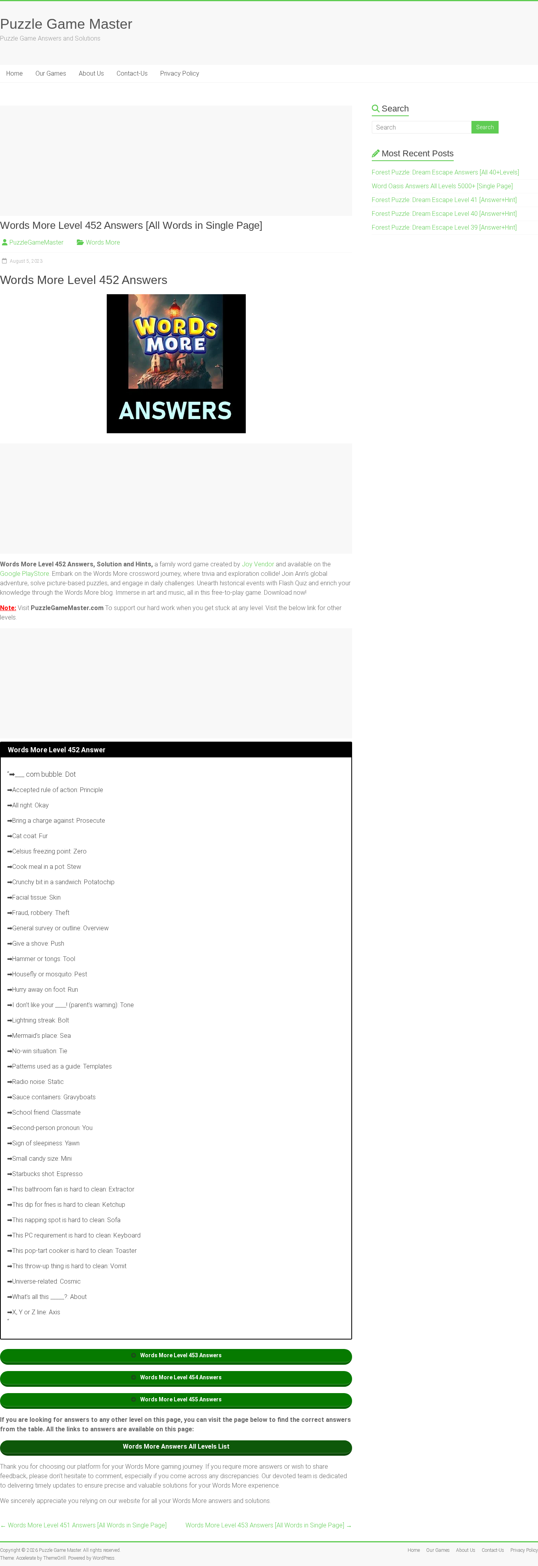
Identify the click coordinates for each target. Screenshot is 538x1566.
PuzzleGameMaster (36, 242)
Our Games (50, 73)
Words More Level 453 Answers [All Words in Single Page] (269, 1525)
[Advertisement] (176, 161)
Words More (103, 242)
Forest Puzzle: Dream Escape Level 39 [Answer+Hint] (444, 227)
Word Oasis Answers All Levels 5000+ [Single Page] (442, 186)
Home (14, 73)
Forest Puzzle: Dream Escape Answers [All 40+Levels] (445, 172)
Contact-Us (132, 73)
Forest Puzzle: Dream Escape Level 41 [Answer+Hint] (444, 200)
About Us (91, 73)
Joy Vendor (258, 564)
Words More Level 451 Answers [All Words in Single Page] (83, 1525)
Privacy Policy (179, 73)
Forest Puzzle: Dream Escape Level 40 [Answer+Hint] (444, 213)
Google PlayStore (24, 573)
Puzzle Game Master (66, 24)
